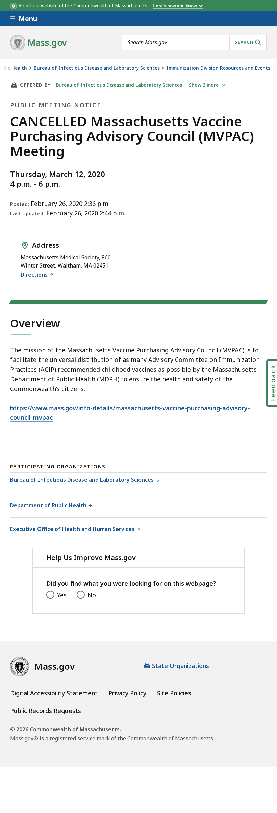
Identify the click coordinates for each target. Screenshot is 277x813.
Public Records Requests (45, 711)
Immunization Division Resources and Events (218, 68)
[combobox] (194, 42)
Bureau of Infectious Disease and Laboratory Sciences (97, 68)
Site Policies (174, 693)
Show (204, 85)
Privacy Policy (127, 693)
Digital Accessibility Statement (54, 693)
